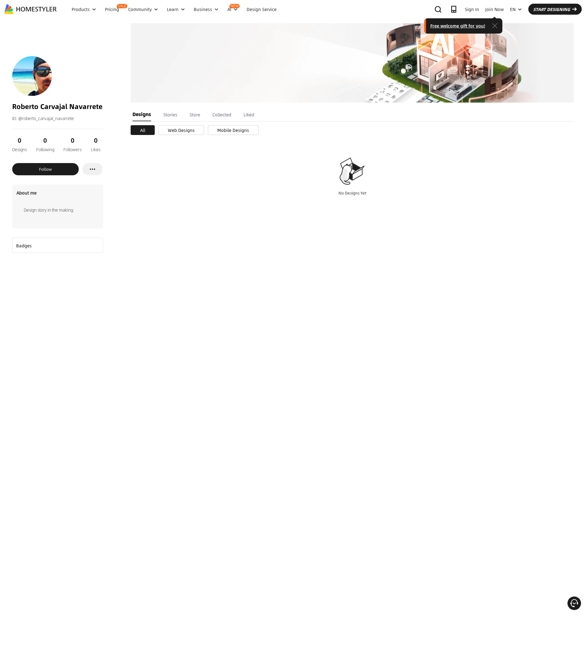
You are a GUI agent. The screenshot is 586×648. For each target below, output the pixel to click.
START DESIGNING (551, 9)
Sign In (472, 9)
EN (512, 9)
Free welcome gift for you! (457, 26)
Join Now (494, 9)
